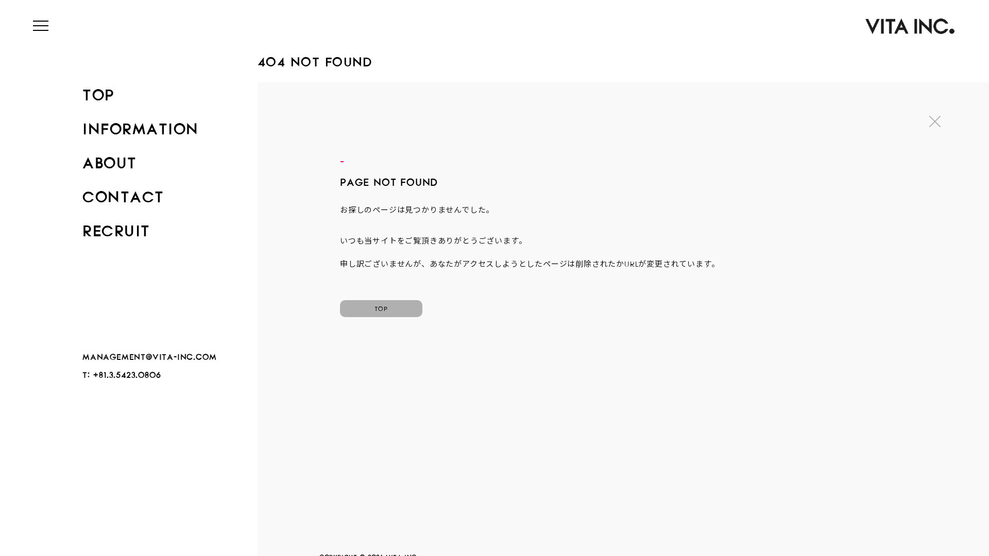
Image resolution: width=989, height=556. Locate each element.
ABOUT (109, 159)
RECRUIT (116, 227)
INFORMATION (140, 125)
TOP (98, 91)
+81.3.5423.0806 (127, 373)
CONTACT (123, 193)
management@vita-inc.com (149, 355)
